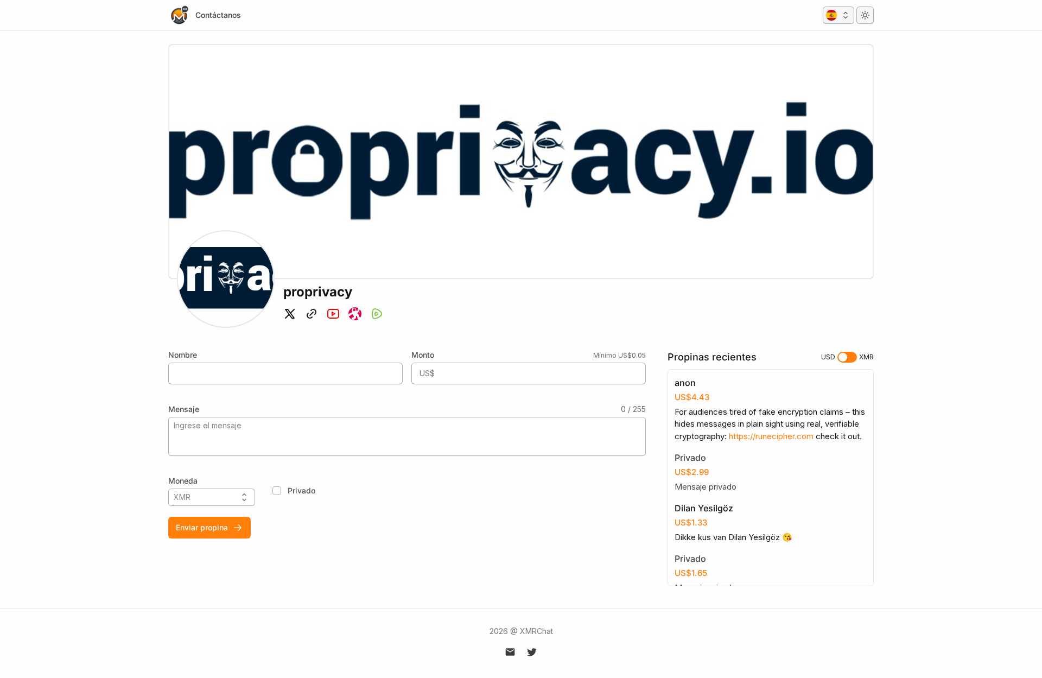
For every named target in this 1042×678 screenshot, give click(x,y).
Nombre (182, 354)
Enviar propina (202, 527)
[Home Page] (179, 15)
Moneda (183, 480)
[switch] (847, 357)
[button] (838, 15)
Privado (301, 490)
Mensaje (183, 409)
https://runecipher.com (771, 436)
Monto (422, 354)
